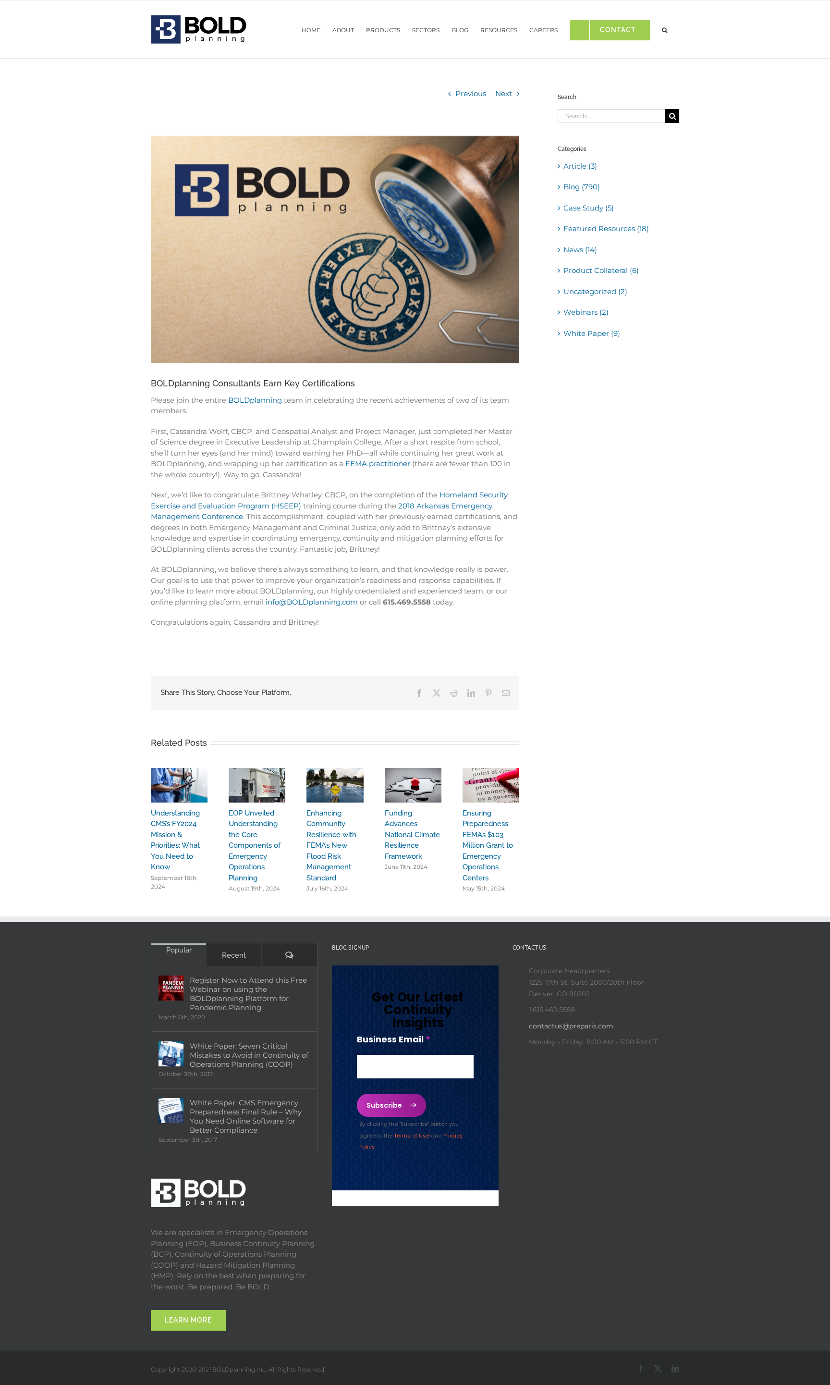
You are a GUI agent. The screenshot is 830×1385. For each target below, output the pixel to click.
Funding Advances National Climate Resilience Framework (412, 835)
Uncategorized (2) (595, 291)
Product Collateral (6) (601, 270)
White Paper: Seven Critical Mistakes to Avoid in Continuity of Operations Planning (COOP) (249, 1055)
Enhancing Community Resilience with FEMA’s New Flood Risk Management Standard (331, 845)
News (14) (580, 249)
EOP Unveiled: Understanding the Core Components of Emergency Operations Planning (255, 845)
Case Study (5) (588, 207)
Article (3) (580, 166)
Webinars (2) (586, 312)
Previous (470, 93)
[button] (664, 27)
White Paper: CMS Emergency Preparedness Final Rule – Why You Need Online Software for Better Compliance (246, 1116)
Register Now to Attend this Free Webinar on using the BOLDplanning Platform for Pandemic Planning (248, 994)
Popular (179, 950)
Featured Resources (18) (606, 228)
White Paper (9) (591, 333)
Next (503, 93)
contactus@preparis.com (571, 1026)
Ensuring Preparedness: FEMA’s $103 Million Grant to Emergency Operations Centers (488, 845)
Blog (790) (581, 186)
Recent (234, 955)
